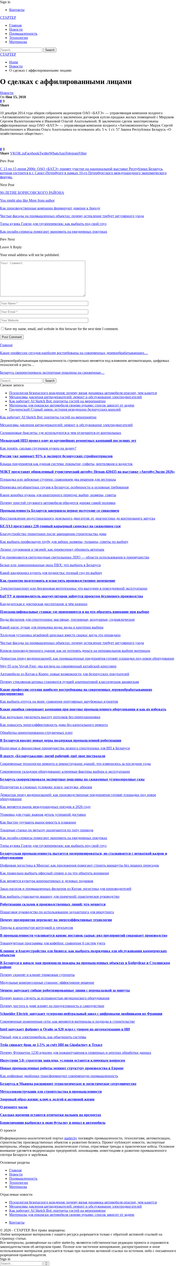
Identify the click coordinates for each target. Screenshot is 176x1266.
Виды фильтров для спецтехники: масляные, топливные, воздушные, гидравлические (67, 619)
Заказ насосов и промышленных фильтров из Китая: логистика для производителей (65, 889)
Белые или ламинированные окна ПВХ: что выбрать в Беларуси (50, 565)
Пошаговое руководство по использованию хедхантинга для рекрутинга (57, 912)
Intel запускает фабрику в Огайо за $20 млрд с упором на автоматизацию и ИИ (65, 1029)
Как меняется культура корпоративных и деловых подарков (46, 881)
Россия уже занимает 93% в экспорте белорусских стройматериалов (56, 456)
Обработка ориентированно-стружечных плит (36, 733)
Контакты (17, 10)
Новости (16, 29)
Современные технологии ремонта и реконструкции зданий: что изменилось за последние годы (75, 764)
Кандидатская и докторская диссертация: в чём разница (43, 604)
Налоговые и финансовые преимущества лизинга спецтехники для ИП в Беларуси (65, 748)
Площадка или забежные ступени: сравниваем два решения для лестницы (58, 479)
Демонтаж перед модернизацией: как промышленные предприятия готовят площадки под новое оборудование (87, 658)
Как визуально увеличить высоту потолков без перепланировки (50, 717)
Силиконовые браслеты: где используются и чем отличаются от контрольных (60, 433)
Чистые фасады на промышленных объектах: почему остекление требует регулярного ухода (72, 643)
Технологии (18, 38)
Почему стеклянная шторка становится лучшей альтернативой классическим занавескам (69, 682)
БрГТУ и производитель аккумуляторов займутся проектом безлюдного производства (71, 596)
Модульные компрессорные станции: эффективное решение (47, 982)
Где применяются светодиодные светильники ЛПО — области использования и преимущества (74, 557)
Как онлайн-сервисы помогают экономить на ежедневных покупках (53, 838)
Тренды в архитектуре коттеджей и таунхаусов (36, 928)
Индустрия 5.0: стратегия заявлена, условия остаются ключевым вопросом (62, 1060)
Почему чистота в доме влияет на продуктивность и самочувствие (52, 1006)
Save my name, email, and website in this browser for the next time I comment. (61, 329)
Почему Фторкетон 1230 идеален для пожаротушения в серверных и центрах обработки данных (75, 1053)
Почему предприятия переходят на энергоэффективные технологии (56, 920)
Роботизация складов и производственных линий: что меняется (53, 904)
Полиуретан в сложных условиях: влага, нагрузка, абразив (46, 787)
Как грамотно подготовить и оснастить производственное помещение (57, 581)
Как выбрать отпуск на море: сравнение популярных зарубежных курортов (59, 701)
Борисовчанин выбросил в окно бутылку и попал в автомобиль (52, 1123)
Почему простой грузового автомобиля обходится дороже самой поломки (58, 503)
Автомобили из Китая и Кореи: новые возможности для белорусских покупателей (64, 674)
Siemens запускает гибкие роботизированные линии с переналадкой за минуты (65, 990)
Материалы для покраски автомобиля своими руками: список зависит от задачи (71, 405)
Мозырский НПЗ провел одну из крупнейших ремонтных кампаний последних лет (68, 440)
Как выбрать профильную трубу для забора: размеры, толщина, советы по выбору (64, 542)
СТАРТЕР (8, 17)
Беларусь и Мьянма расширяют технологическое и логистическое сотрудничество (68, 1084)
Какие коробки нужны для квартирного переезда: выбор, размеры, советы (58, 495)
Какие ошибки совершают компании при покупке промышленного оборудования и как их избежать (83, 709)
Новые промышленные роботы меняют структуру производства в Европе (62, 1068)
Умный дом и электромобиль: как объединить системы (43, 1037)
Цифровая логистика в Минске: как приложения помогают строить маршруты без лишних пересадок (79, 865)
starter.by (70, 1138)
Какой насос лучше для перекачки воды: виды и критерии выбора (51, 627)
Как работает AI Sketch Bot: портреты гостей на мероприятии (57, 401)
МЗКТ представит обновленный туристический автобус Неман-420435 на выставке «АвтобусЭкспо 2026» (87, 472)
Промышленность (23, 33)
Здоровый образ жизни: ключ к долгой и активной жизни (47, 1099)
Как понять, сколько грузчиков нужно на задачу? (38, 448)
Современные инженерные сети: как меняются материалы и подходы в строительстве (67, 1021)
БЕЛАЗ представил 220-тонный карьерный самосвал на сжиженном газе (60, 526)
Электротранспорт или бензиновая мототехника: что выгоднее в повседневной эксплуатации (73, 588)
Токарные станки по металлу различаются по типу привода (46, 830)
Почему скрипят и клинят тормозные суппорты (37, 975)
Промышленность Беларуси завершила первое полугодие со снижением (59, 510)
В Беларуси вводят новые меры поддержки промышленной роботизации (60, 740)
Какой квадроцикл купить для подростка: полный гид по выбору (51, 573)
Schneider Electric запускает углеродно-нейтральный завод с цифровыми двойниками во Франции (81, 1014)
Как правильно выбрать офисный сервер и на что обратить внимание (54, 873)
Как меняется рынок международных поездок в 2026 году (45, 807)
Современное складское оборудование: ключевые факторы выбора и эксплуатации (65, 771)
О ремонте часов (14, 1107)
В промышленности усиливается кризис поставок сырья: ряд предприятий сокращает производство (83, 935)
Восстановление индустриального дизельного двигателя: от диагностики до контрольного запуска (77, 518)
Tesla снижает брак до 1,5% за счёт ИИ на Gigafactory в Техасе (51, 1045)
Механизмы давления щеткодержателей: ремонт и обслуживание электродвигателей (75, 397)
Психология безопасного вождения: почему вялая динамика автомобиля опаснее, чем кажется (83, 393)
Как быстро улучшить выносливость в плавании (38, 822)
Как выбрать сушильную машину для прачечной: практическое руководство (59, 896)
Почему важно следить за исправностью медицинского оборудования (54, 998)
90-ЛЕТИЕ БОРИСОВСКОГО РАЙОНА (32, 193)
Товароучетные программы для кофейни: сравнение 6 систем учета (52, 943)
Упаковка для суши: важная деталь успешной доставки (43, 814)
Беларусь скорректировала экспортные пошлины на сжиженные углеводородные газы (72, 779)
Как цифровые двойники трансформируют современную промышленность (59, 1076)
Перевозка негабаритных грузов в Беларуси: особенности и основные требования (64, 487)
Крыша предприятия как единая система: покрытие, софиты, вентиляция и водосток (66, 464)
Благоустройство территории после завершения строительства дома (53, 534)
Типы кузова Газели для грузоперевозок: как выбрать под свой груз (53, 846)
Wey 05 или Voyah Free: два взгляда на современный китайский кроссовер (58, 666)
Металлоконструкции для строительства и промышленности (51, 1091)
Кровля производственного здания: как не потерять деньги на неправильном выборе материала (75, 651)
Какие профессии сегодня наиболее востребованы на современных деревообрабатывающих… (74, 353)
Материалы (18, 42)
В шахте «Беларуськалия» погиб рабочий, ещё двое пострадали (52, 756)
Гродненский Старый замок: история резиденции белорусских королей (65, 409)
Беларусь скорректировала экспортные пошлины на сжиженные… (52, 372)
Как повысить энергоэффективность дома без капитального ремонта (54, 725)
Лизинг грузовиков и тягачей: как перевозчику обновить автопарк (52, 549)
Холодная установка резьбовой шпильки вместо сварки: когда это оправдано (60, 635)
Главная (15, 25)
